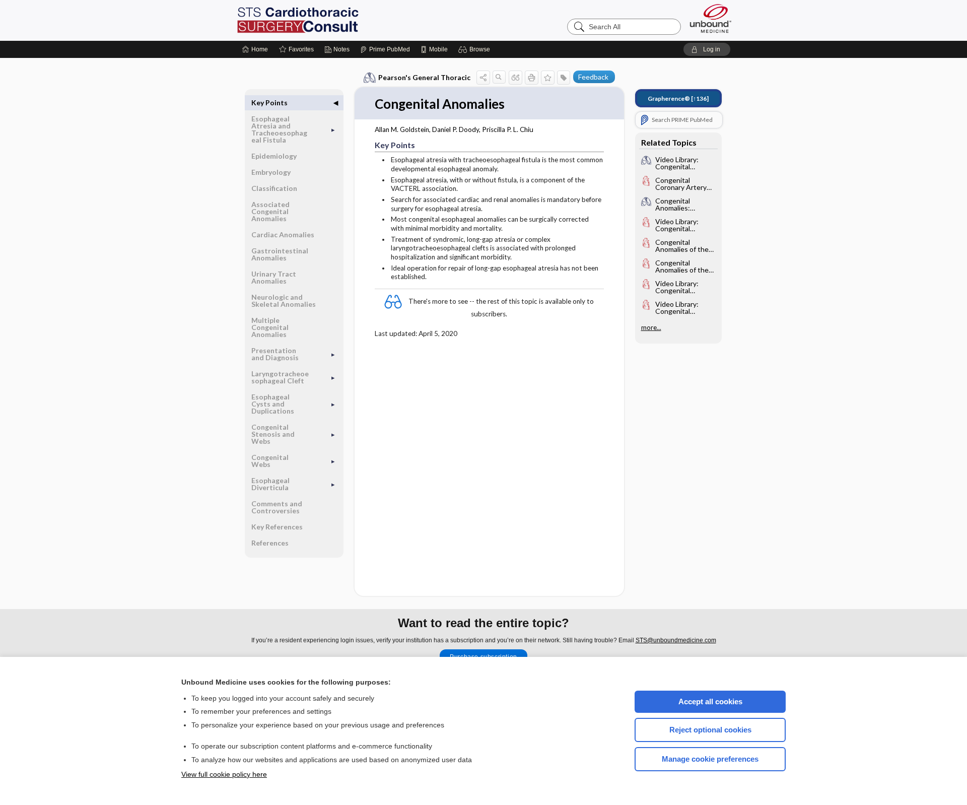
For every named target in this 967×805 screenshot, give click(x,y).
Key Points (269, 102)
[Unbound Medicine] (710, 18)
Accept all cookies (710, 701)
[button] (475, 49)
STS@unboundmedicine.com (676, 640)
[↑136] (678, 98)
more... (651, 327)
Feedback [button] (593, 77)
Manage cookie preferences (710, 759)
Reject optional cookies (710, 729)
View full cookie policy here (224, 774)
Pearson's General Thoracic (424, 77)
